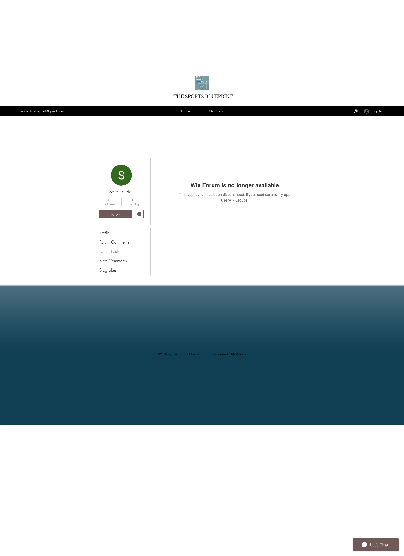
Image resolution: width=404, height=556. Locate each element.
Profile (104, 232)
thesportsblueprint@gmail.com (41, 111)
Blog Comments (113, 260)
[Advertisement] (140, 32)
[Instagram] (356, 111)
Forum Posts (109, 251)
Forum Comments (114, 242)
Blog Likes (108, 270)
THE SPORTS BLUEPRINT (203, 95)
